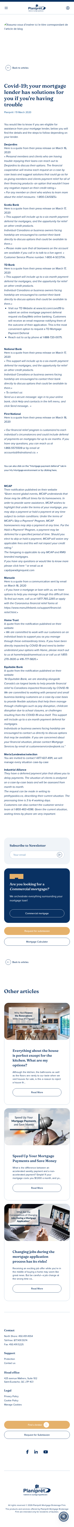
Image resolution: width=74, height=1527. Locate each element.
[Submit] (59, 854)
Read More (37, 1092)
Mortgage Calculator (37, 941)
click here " (19, 566)
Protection (9, 1359)
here (54, 470)
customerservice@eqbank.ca (46, 746)
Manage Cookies (13, 1404)
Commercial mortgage (37, 913)
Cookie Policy (11, 1400)
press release (43, 148)
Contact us (9, 1363)
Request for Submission (37, 1435)
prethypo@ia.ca (13, 796)
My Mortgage (16, 470)
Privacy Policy (11, 1396)
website (52, 489)
